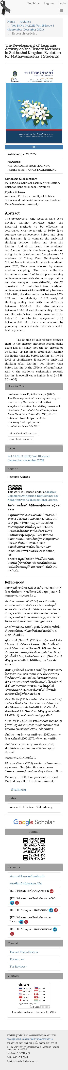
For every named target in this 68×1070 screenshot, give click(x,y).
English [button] (32, 3)
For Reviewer (18, 966)
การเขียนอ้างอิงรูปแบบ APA (26, 883)
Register (49, 3)
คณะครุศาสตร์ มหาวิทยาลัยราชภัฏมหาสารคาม (30, 1039)
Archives (25, 21)
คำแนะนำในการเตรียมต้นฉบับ (27, 876)
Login (62, 3)
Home (11, 21)
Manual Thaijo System (24, 952)
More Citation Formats (22, 433)
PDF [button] (34, 147)
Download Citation (20, 439)
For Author (17, 959)
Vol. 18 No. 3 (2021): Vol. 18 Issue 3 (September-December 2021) (30, 27)
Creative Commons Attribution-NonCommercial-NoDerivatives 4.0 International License (33, 496)
